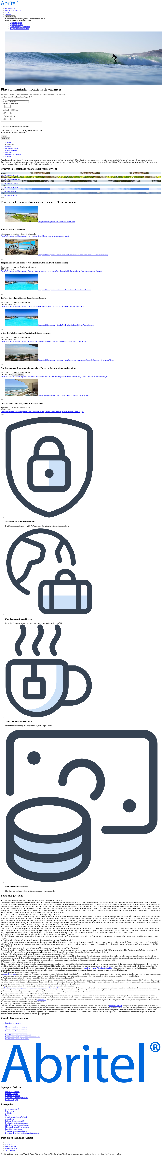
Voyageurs (4, 101)
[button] (81, 1018)
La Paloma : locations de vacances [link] (17, 1039)
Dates (3, 99)
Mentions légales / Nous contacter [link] (17, 1127)
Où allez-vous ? (6, 97)
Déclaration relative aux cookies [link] (16, 1123)
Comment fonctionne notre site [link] (16, 1131)
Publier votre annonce (12, 10)
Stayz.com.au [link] (10, 1150)
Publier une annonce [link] (12, 1092)
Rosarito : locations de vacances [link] (16, 1031)
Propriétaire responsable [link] (13, 1129)
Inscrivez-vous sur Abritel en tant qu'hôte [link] (98, 968)
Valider (4, 136)
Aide (7, 12)
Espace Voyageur (16, 23)
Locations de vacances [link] (13, 154)
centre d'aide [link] (41, 1000)
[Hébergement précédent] (2, 414)
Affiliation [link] (8, 1113)
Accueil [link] (8, 142)
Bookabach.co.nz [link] (11, 1148)
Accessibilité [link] (9, 1119)
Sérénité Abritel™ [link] (115, 1006)
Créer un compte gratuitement (20, 27)
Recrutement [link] (9, 1111)
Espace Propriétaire (16, 25)
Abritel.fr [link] (8, 1144)
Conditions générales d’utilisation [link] (16, 1117)
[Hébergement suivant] (3, 414)
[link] (28, 29)
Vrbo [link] (7, 1142)
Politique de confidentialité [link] (14, 1121)
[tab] (13, 1023)
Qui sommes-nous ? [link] (12, 1109)
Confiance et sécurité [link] (12, 1096)
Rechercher (5, 138)
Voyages (8, 14)
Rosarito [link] (8, 146)
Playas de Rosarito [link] (11, 148)
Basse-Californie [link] (11, 150)
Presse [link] (7, 1115)
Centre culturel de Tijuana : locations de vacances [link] (22, 1037)
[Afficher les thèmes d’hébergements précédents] (2, 197)
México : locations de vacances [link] (16, 1027)
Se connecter (10, 16)
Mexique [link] (8, 152)
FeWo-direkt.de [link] (10, 1146)
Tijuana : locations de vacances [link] (16, 1029)
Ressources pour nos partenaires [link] (16, 1098)
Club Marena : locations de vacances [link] (18, 1035)
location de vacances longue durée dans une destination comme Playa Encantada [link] (32, 988)
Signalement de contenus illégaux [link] (17, 1125)
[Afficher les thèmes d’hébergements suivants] (3, 197)
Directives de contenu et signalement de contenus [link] (22, 1133)
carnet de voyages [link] (9, 974)
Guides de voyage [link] (11, 1100)
